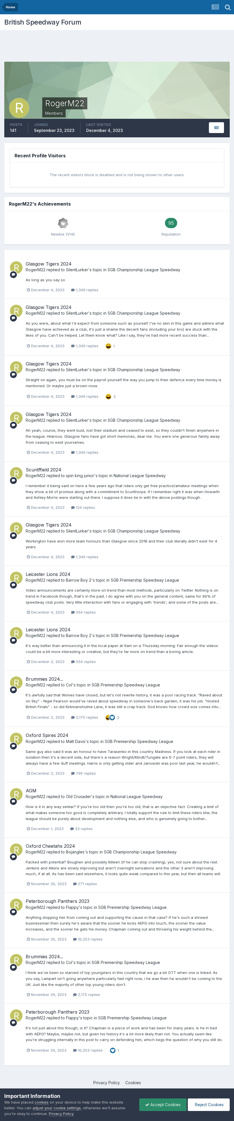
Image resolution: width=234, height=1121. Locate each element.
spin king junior (80, 475)
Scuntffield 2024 (43, 470)
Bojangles (75, 851)
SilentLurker (77, 269)
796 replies (85, 773)
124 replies (85, 507)
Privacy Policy (106, 1082)
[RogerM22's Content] (216, 127)
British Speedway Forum (42, 22)
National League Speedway (140, 475)
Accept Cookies (165, 1104)
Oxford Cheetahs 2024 (50, 846)
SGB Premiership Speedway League (145, 580)
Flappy (72, 907)
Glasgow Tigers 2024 (49, 264)
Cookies (133, 1082)
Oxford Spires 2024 (47, 735)
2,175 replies (86, 717)
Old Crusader (78, 796)
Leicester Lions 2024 (48, 574)
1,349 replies (86, 290)
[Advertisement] (117, 47)
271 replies (87, 883)
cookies (42, 1102)
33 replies (83, 828)
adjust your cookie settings (57, 1108)
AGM (31, 790)
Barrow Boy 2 (78, 580)
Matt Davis (75, 741)
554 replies (85, 612)
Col (69, 684)
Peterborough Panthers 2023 (57, 901)
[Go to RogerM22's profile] (16, 267)
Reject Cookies (209, 1104)
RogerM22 (35, 269)
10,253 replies (90, 939)
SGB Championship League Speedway (144, 269)
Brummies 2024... (44, 679)
